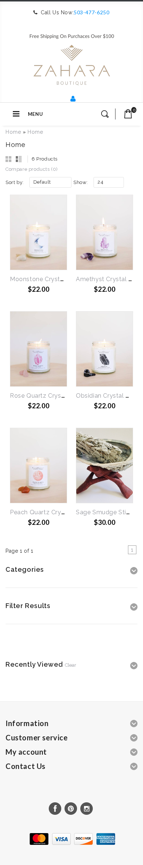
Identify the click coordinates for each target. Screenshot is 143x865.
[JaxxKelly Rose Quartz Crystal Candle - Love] (38, 349)
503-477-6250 (91, 12)
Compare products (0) (32, 169)
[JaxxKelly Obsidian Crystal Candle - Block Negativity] (104, 349)
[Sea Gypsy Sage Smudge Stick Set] (104, 465)
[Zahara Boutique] (72, 56)
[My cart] (128, 113)
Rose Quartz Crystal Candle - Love (61, 395)
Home (13, 132)
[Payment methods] (71, 843)
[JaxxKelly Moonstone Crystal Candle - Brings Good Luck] (38, 232)
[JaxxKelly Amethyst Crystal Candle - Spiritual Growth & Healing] (104, 232)
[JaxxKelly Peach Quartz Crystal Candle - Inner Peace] (38, 465)
